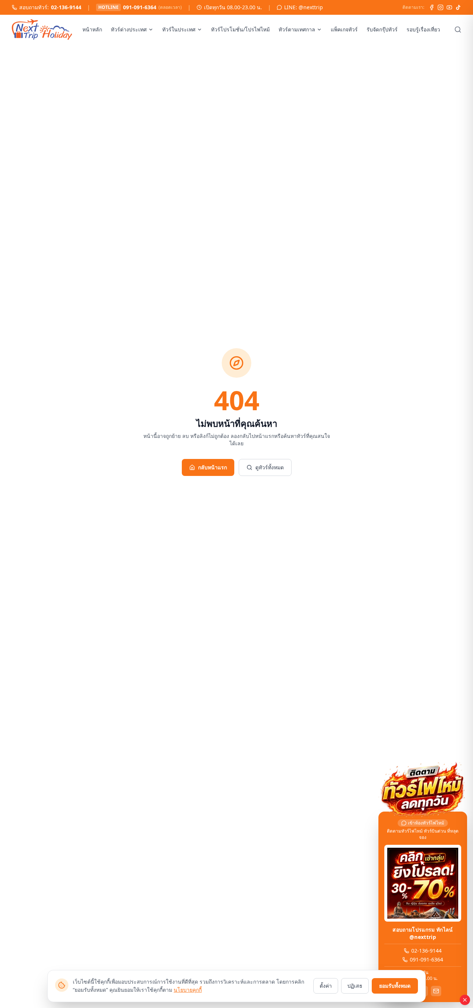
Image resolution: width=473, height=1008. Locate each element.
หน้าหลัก (92, 29)
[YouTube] (449, 7)
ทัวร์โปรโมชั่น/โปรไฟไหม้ (240, 29)
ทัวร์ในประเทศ (178, 29)
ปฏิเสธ (355, 985)
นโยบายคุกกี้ (188, 989)
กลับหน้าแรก (212, 467)
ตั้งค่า (326, 985)
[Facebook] (432, 7)
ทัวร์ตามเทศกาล (297, 29)
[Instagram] (440, 7)
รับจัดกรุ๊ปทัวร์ (382, 29)
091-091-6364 (139, 7)
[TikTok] (458, 7)
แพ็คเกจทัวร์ (344, 29)
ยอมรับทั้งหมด (395, 985)
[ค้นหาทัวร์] (457, 29)
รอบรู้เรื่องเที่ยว (423, 29)
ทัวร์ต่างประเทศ (129, 29)
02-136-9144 (66, 7)
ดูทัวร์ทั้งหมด (269, 467)
